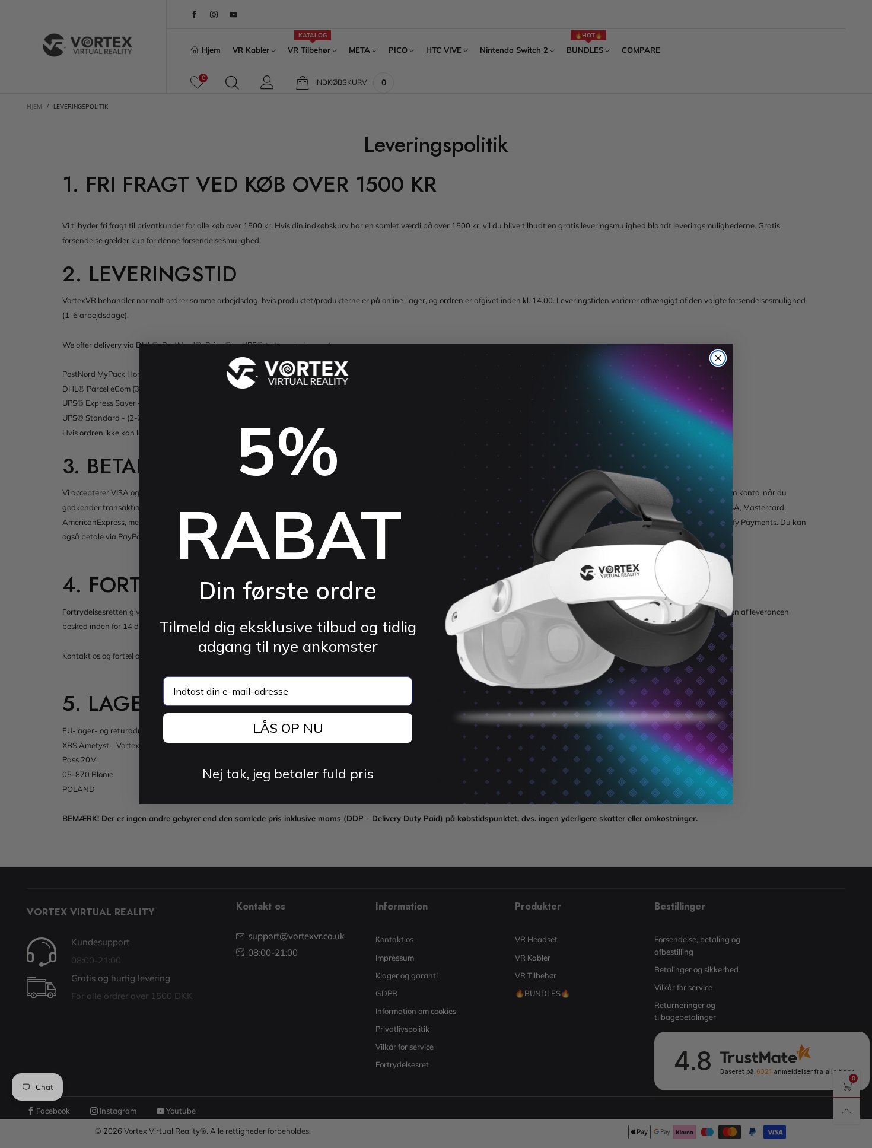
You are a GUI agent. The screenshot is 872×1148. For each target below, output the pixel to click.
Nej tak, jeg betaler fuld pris (288, 774)
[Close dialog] (718, 358)
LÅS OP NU (288, 728)
